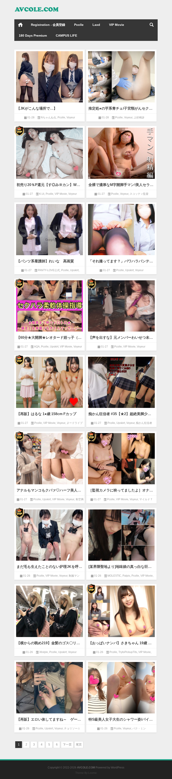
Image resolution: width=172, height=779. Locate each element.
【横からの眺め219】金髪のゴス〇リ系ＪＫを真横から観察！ (49, 643)
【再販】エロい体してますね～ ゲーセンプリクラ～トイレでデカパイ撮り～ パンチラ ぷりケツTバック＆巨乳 (49, 719)
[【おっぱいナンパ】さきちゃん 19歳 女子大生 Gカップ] (121, 610)
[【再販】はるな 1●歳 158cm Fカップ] (49, 381)
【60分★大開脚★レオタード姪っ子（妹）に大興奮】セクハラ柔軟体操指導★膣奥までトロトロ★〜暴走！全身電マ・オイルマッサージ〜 (49, 337)
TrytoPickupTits (127, 652)
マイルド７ (146, 499)
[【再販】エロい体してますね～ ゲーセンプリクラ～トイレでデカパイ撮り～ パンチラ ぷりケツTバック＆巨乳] (49, 686)
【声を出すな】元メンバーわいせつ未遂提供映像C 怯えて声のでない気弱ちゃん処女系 (121, 337)
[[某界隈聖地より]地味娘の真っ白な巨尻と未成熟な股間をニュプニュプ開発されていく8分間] (121, 534)
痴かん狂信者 (144, 423)
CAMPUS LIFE (66, 35)
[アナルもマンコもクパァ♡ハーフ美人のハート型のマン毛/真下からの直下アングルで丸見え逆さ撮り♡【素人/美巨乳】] (49, 458)
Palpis (126, 575)
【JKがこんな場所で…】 (37, 108)
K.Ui (41, 193)
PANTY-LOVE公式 (49, 270)
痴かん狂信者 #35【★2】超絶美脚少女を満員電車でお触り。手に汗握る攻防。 (121, 414)
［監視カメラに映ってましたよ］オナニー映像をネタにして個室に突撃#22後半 (121, 490)
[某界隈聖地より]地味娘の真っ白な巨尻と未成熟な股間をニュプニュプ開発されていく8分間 (121, 567)
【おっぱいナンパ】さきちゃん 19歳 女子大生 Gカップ (121, 643)
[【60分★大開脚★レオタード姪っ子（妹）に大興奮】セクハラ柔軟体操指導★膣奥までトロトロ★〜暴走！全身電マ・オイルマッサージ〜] (49, 305)
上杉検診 (139, 117)
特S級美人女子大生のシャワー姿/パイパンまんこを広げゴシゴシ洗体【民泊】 (121, 719)
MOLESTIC (114, 575)
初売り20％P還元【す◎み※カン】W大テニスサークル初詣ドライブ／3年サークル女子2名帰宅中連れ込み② (49, 185)
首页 (20, 24)
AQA (37, 346)
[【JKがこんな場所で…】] (49, 76)
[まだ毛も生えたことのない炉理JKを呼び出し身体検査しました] (49, 534)
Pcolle (79, 25)
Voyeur (71, 117)
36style (43, 652)
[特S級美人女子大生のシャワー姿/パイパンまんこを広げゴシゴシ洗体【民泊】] (121, 686)
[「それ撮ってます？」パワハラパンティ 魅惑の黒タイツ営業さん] (121, 228)
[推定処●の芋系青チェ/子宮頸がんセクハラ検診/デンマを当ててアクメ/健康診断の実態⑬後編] (121, 76)
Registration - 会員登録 (48, 25)
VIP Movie (116, 25)
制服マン (74, 575)
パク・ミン (139, 728)
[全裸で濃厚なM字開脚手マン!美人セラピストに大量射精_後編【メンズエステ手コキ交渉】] (121, 152)
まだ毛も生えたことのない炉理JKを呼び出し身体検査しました (49, 567)
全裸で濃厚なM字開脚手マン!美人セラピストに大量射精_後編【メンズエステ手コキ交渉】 (121, 185)
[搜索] (152, 24)
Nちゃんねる (48, 117)
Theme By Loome (86, 773)
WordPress (117, 767)
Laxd (96, 25)
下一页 (67, 744)
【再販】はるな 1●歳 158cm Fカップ (46, 414)
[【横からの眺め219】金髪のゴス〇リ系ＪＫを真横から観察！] (49, 610)
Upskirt (74, 270)
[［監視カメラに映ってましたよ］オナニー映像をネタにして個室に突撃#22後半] (121, 458)
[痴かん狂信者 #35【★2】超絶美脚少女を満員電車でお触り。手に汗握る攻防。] (121, 381)
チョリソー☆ (72, 728)
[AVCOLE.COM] (36, 6)
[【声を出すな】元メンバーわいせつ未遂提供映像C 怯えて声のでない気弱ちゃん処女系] (121, 305)
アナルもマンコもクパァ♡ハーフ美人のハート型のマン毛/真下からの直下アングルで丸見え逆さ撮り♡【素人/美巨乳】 (49, 490)
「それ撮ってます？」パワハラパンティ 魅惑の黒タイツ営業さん (121, 261)
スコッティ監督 (139, 193)
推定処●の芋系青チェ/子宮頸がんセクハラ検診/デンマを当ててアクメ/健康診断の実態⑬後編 (121, 108)
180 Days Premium (33, 35)
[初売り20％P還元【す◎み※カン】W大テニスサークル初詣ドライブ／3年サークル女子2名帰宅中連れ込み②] (49, 152)
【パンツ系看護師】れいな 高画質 (45, 261)
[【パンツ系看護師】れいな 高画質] (49, 228)
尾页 (79, 744)
